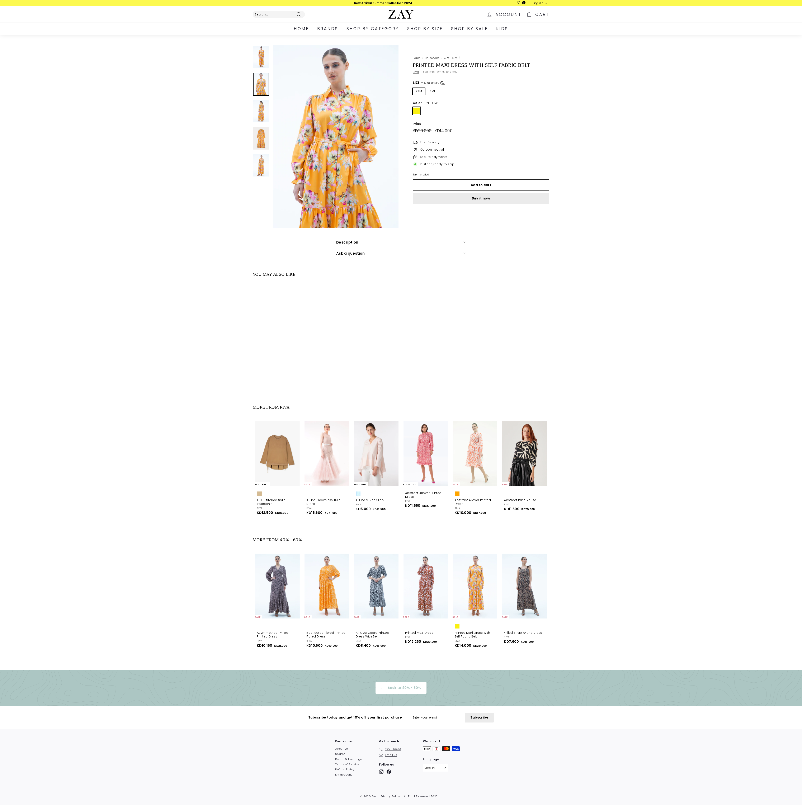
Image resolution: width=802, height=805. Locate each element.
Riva (416, 72)
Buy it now (481, 198)
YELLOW (416, 111)
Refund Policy (344, 769)
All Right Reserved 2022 (421, 796)
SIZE (426, 82)
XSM (419, 91)
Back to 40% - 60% (404, 687)
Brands (327, 29)
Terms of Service (347, 764)
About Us (341, 749)
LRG (460, 91)
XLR (473, 91)
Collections (432, 58)
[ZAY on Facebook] (389, 771)
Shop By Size (425, 29)
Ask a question (350, 253)
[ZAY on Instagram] (381, 771)
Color (425, 103)
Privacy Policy (390, 796)
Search (340, 754)
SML (432, 91)
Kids (502, 29)
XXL (486, 91)
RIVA (285, 407)
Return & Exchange (348, 759)
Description (347, 242)
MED (446, 91)
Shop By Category (372, 29)
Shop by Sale (469, 29)
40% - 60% (450, 58)
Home (301, 29)
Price (417, 124)
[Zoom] (335, 136)
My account (343, 775)
